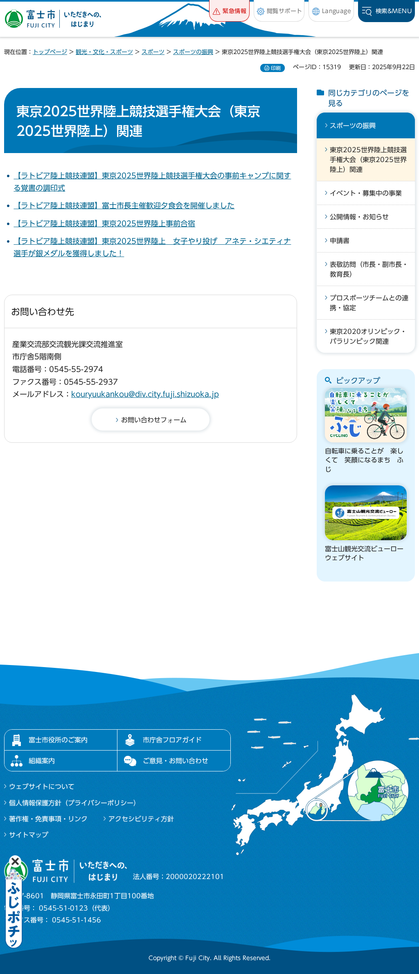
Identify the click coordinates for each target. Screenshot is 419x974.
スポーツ (153, 52)
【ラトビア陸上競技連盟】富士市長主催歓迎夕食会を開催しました (124, 205)
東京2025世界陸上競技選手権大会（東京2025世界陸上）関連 (368, 160)
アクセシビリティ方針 (141, 819)
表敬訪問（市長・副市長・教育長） (369, 269)
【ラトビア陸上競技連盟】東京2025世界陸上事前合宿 (104, 223)
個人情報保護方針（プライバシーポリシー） (74, 803)
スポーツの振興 (193, 52)
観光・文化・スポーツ (104, 52)
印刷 (276, 67)
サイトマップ (28, 835)
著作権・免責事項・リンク (48, 819)
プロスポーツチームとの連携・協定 (369, 303)
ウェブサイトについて (41, 786)
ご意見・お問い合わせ (175, 761)
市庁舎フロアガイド (172, 740)
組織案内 (42, 761)
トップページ (50, 52)
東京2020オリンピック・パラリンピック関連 (368, 336)
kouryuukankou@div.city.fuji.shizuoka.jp (145, 394)
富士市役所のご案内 (58, 740)
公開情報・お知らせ (359, 217)
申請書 (339, 240)
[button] (229, 11)
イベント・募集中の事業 (366, 193)
